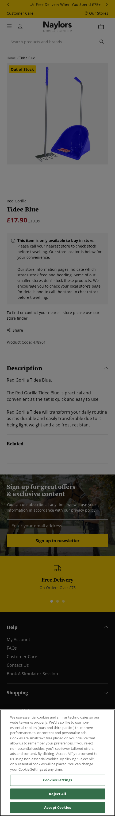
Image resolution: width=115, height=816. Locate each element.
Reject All (57, 793)
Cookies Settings (57, 780)
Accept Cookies (57, 807)
